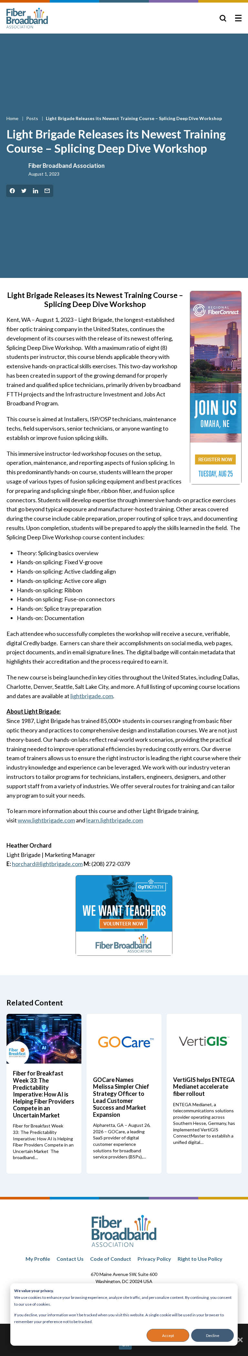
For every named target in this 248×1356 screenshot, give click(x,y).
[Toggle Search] (223, 18)
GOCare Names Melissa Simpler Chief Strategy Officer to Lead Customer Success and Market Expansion (121, 1097)
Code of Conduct (110, 1259)
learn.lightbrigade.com (114, 820)
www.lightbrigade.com (46, 820)
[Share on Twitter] (24, 191)
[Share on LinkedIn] (35, 191)
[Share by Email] (47, 191)
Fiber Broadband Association (66, 165)
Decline (212, 1335)
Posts (32, 118)
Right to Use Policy (200, 1259)
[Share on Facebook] (12, 191)
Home (12, 118)
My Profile (38, 1259)
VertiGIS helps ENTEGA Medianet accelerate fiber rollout (204, 1086)
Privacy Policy (154, 1259)
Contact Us (70, 1259)
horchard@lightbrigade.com (47, 863)
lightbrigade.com (91, 695)
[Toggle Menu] (238, 18)
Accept (168, 1335)
